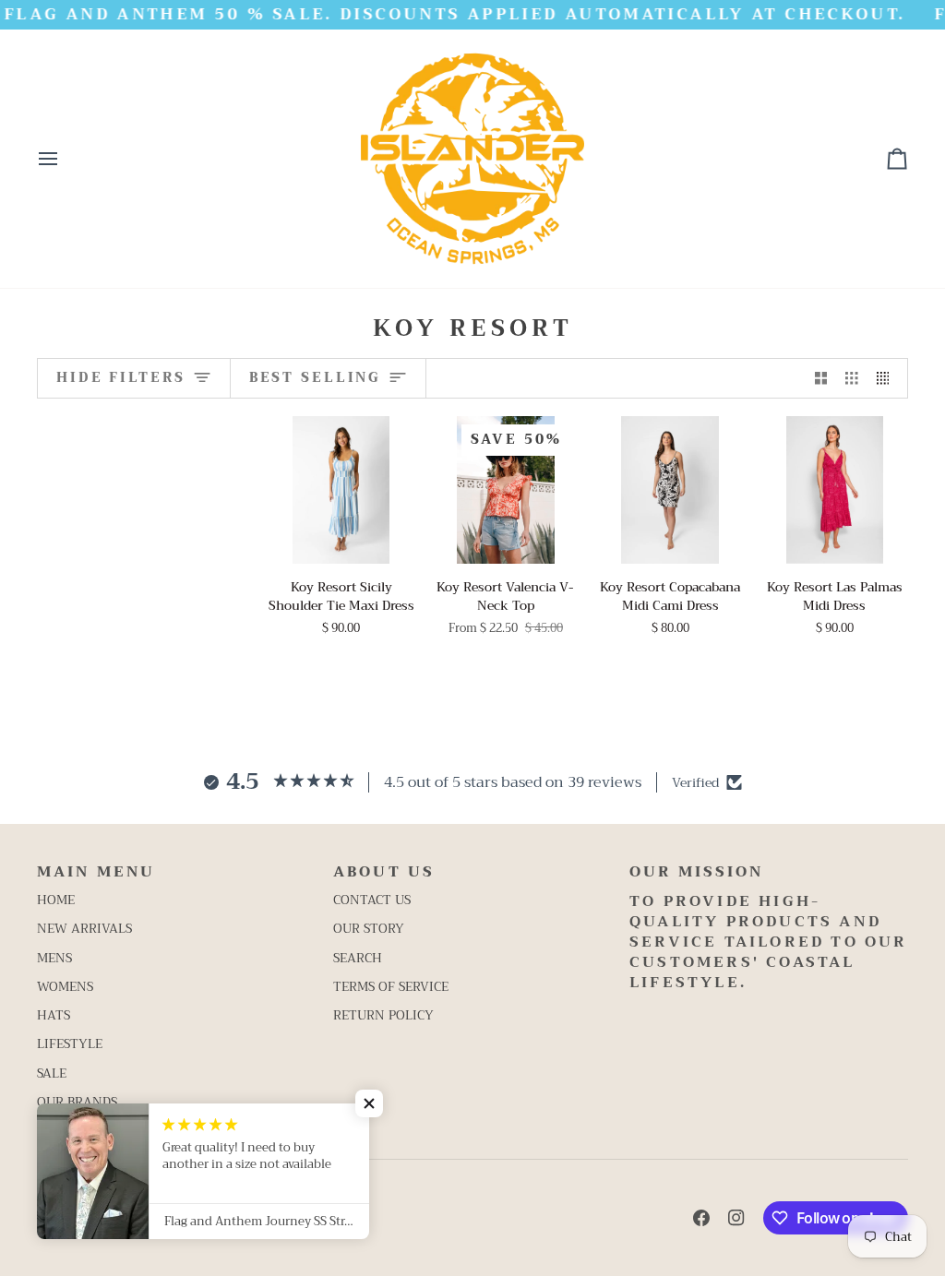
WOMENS (65, 986)
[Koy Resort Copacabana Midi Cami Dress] (670, 489)
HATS (53, 1015)
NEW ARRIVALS (84, 928)
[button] (369, 1103)
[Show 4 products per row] (887, 379)
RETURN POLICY (383, 1015)
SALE (51, 1073)
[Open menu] (64, 159)
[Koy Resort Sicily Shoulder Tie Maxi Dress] (341, 489)
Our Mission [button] (696, 872)
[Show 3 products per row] (851, 379)
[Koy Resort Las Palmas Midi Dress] (834, 489)
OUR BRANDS (77, 1102)
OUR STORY (368, 928)
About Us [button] (384, 872)
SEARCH (357, 958)
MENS (54, 958)
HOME (56, 900)
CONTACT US (372, 900)
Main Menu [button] (96, 872)
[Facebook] (701, 1218)
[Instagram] (736, 1218)
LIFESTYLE (69, 1044)
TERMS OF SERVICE (391, 986)
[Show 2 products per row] (821, 379)
